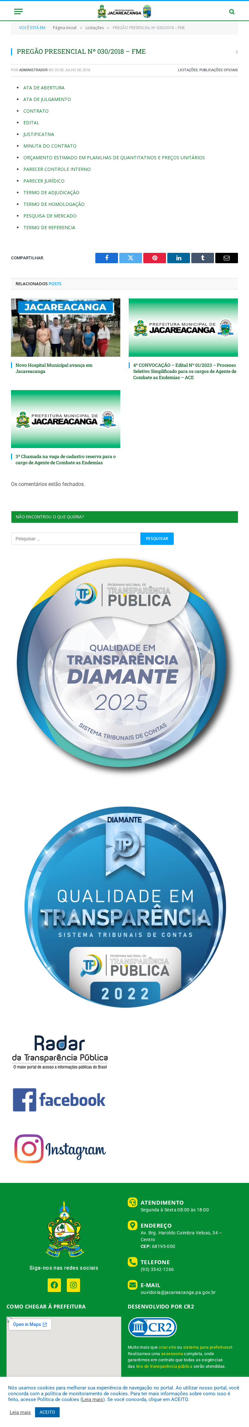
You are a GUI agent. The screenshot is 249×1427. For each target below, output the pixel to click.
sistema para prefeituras (207, 1347)
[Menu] (18, 11)
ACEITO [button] (47, 1412)
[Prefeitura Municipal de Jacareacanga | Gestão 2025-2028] (124, 11)
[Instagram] (73, 1285)
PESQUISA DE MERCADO (50, 216)
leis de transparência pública (164, 1366)
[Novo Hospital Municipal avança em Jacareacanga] (65, 327)
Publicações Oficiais (218, 70)
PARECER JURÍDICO (44, 181)
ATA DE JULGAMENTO (47, 99)
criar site (167, 1347)
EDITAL (31, 122)
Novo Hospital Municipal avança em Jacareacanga (54, 368)
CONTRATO (36, 111)
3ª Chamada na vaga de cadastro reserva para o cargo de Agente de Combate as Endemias (66, 459)
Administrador (33, 70)
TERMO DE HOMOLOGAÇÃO (54, 204)
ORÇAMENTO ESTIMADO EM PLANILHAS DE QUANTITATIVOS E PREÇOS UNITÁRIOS (114, 157)
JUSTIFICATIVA (38, 134)
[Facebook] (54, 1285)
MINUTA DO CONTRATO (50, 146)
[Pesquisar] (231, 11)
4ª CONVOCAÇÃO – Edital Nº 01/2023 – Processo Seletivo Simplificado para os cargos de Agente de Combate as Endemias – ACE (184, 371)
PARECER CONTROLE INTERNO (57, 169)
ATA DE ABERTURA (44, 87)
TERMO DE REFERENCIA (49, 227)
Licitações (188, 70)
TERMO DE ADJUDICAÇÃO (51, 192)
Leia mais (92, 1399)
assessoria (172, 1353)
